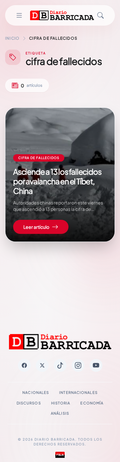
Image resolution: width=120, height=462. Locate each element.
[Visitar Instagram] (78, 365)
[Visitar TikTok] (60, 365)
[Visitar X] (42, 365)
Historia (60, 403)
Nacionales (35, 392)
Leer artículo (36, 227)
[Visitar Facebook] (24, 365)
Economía (91, 403)
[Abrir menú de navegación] (19, 15)
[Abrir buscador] (100, 15)
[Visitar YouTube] (96, 365)
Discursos (29, 403)
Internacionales (78, 392)
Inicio (12, 38)
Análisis (60, 413)
